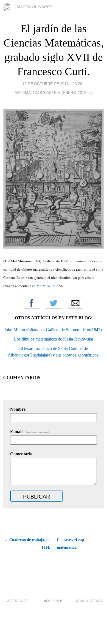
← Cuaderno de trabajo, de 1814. (27, 543)
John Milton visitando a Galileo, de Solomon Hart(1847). (53, 329)
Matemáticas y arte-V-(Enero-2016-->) (54, 92)
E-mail (30, 431)
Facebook (31, 303)
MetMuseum (46, 285)
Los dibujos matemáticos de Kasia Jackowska (53, 339)
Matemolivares (35, 7)
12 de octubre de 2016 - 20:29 (52, 83)
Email (75, 303)
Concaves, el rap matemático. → (70, 543)
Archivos (53, 601)
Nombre (18, 409)
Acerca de (18, 601)
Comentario (21, 453)
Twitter (53, 303)
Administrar (89, 601)
